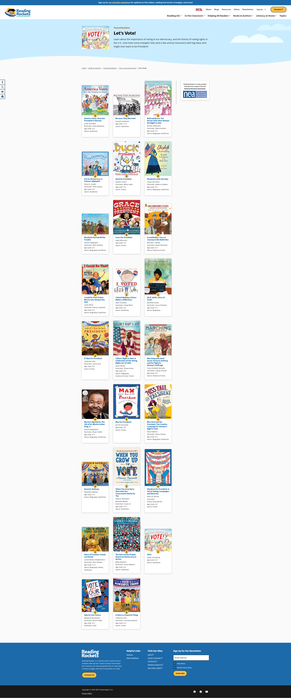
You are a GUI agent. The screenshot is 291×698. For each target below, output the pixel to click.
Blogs (216, 9)
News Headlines (133, 658)
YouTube (206, 691)
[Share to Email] (2, 91)
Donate (280, 10)
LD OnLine (152, 661)
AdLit (150, 655)
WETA (199, 9)
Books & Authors (94, 68)
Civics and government (127, 68)
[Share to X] (2, 86)
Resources (226, 9)
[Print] (2, 96)
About (208, 9)
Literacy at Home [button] (265, 15)
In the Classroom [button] (194, 15)
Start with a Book (155, 668)
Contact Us (89, 675)
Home (84, 68)
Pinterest (200, 691)
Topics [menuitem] (283, 15)
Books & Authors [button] (242, 15)
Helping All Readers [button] (218, 15)
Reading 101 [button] (173, 15)
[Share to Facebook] (2, 82)
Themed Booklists (122, 28)
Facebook (194, 691)
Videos (237, 9)
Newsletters (247, 9)
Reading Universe (155, 665)
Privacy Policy (87, 693)
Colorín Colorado (155, 658)
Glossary (130, 655)
